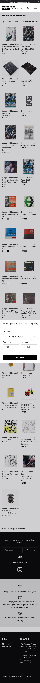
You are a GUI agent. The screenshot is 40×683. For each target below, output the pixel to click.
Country (6, 331)
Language (25, 342)
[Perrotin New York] (12, 8)
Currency (7, 342)
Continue (20, 357)
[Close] (39, 325)
